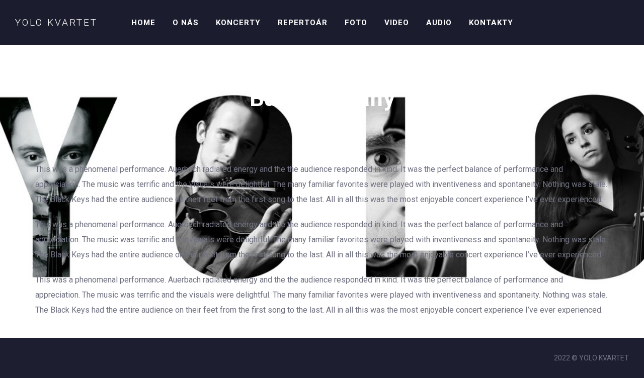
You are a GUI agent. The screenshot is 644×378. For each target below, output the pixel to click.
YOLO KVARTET (56, 22)
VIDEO (396, 22)
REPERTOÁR (303, 22)
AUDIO (439, 22)
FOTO (356, 22)
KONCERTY (238, 22)
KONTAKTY (491, 22)
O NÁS (186, 22)
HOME (143, 22)
